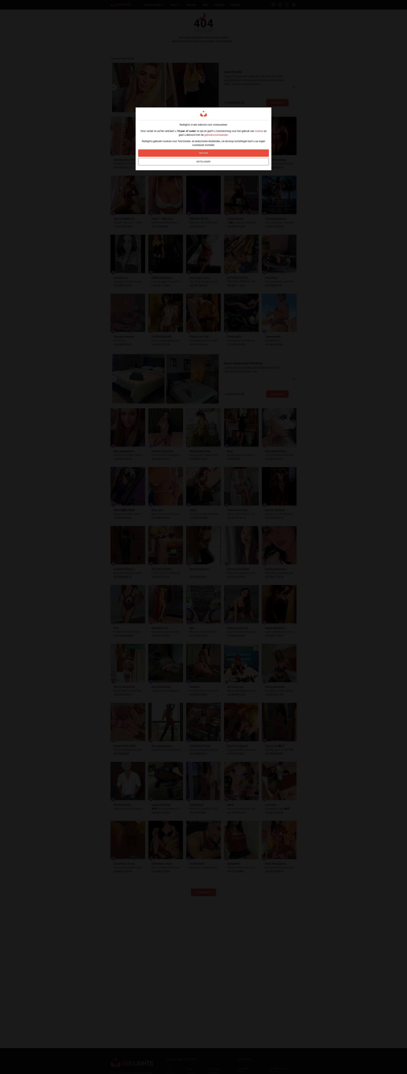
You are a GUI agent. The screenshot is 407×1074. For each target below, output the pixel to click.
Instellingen (203, 161)
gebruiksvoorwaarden (216, 134)
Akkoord (203, 153)
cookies (259, 131)
